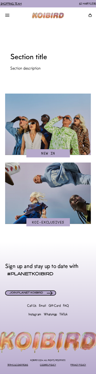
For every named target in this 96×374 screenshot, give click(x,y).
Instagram (34, 314)
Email (42, 305)
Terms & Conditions (17, 365)
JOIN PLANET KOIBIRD (26, 293)
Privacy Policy (78, 365)
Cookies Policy (48, 365)
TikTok (63, 314)
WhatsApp (50, 314)
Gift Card (55, 305)
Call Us (31, 305)
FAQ (66, 305)
